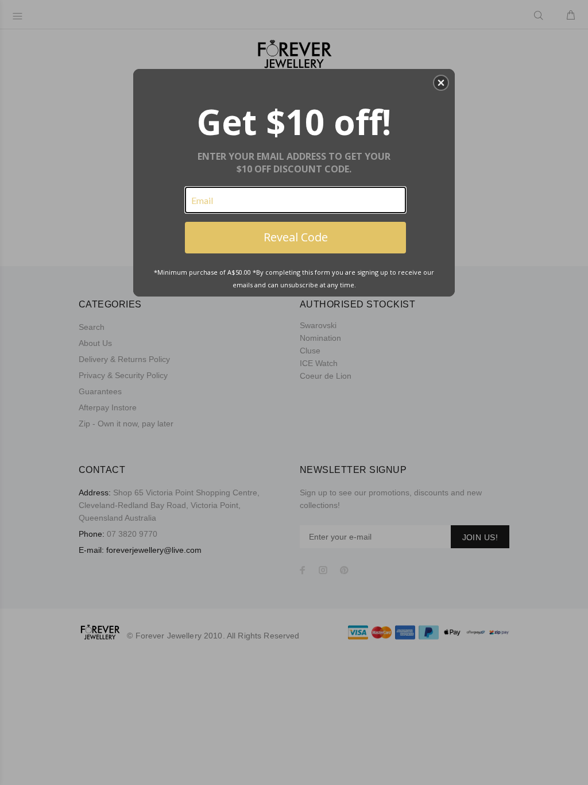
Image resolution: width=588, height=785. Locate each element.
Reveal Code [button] (296, 237)
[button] (441, 83)
